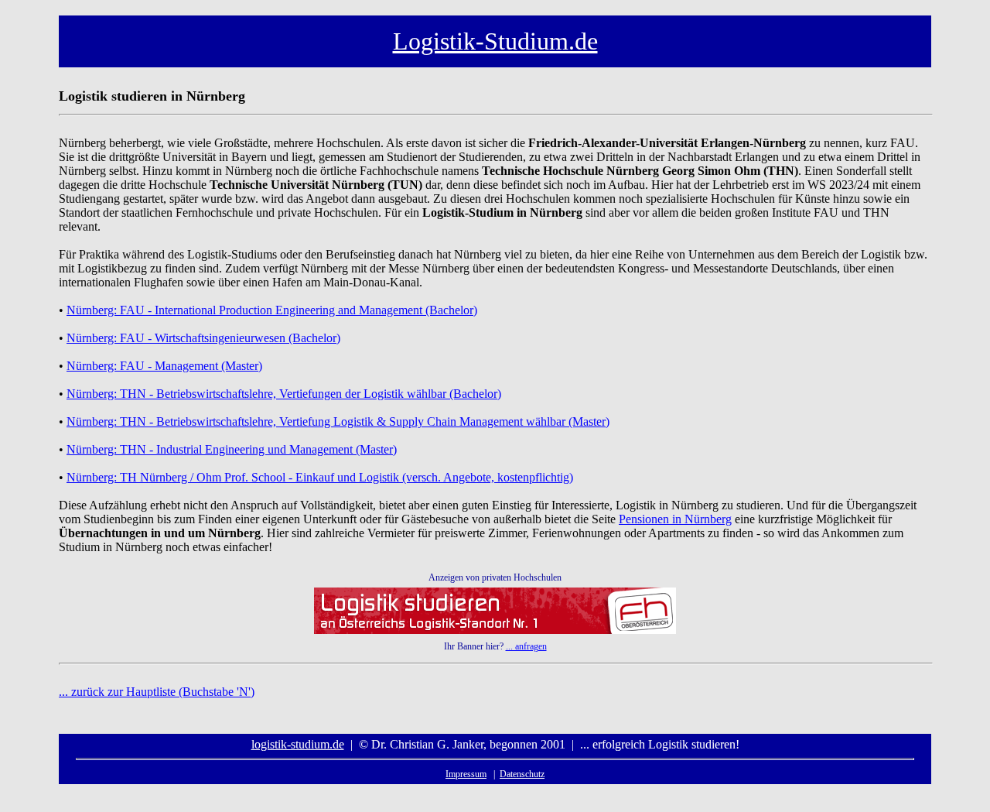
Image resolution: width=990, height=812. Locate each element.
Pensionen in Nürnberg (675, 519)
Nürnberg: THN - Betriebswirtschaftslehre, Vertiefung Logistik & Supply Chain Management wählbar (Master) (338, 421)
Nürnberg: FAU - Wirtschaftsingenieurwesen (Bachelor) (203, 337)
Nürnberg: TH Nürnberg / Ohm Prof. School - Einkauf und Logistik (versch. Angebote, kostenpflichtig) (320, 477)
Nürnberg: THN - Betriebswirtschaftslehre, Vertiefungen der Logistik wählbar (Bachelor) (284, 393)
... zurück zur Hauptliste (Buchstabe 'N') (156, 691)
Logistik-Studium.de (495, 41)
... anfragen (526, 646)
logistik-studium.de (297, 744)
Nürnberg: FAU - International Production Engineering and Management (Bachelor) (272, 310)
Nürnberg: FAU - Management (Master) (164, 365)
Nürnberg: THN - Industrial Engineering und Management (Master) (232, 449)
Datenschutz (522, 774)
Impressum (466, 774)
